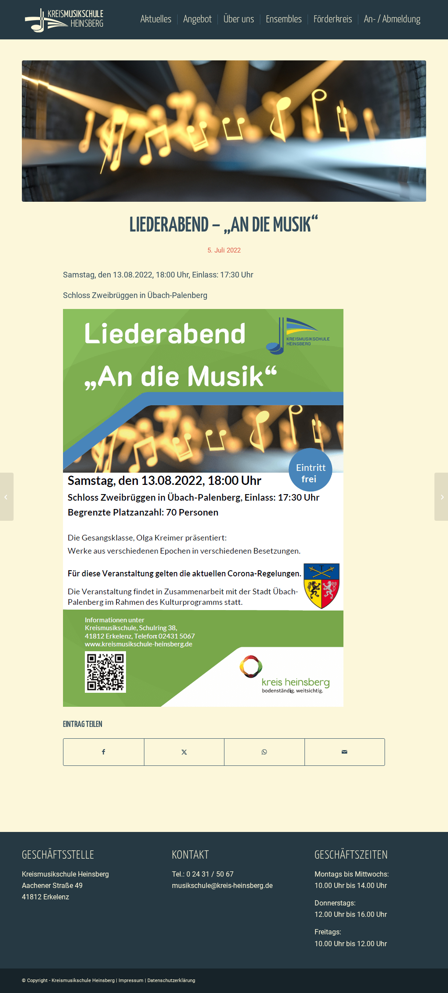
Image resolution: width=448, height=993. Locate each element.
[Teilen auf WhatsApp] (264, 752)
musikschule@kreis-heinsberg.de (222, 885)
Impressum (131, 980)
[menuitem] (156, 19)
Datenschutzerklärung (171, 980)
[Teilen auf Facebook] (103, 752)
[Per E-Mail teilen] (345, 752)
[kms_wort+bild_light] (64, 19)
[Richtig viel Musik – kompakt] (7, 497)
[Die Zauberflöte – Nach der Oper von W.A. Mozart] (441, 497)
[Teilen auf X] (184, 752)
